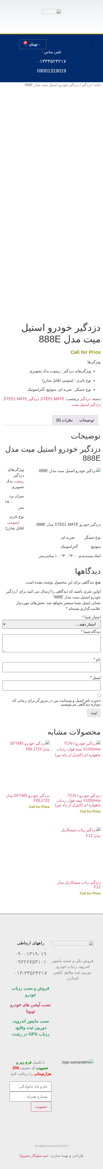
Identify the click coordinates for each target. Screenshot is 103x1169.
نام (97, 659)
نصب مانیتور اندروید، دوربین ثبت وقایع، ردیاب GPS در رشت (30, 1027)
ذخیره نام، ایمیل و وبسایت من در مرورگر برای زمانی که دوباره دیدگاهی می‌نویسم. (56, 702)
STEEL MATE (52, 399)
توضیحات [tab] (86, 420)
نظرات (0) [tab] (64, 420)
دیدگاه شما (91, 632)
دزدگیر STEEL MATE (21, 399)
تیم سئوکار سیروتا (33, 1155)
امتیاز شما (91, 617)
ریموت (18, 481)
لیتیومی (13, 522)
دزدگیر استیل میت (86, 405)
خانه (97, 85)
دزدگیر (87, 85)
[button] (92, 44)
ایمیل (95, 678)
